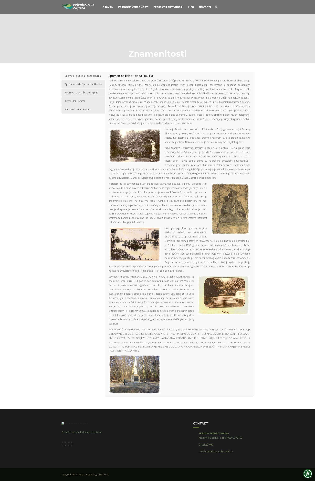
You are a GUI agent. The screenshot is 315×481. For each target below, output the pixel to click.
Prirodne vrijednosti (133, 7)
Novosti (205, 7)
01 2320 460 (206, 444)
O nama (107, 7)
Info (191, 7)
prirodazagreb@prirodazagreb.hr (216, 451)
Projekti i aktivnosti (168, 7)
